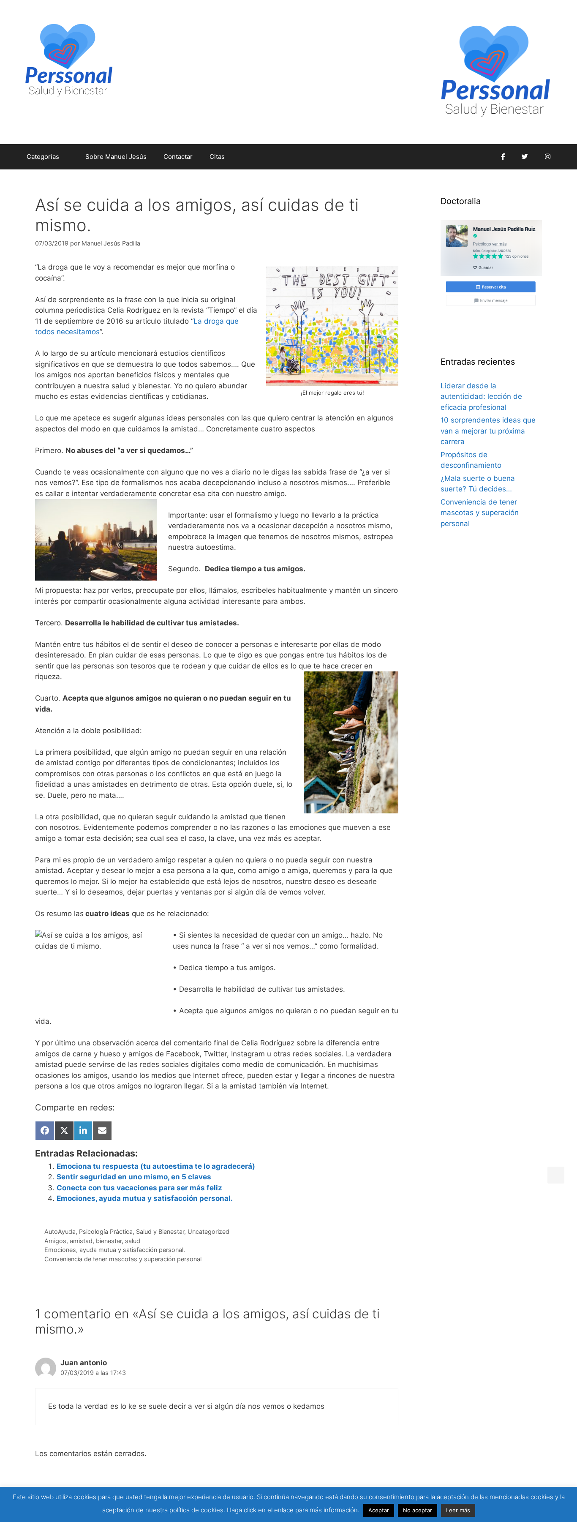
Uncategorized (208, 1231)
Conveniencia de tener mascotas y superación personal (122, 1259)
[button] (555, 1175)
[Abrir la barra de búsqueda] (480, 156)
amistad (81, 1240)
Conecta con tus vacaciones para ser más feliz (139, 1188)
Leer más (458, 1510)
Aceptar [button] (378, 1510)
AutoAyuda (60, 1231)
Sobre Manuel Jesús (116, 157)
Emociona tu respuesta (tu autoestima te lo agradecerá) (156, 1166)
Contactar (178, 157)
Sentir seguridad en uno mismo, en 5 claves (134, 1177)
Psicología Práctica (106, 1231)
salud (132, 1240)
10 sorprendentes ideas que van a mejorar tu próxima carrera (488, 431)
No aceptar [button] (417, 1510)
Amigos (55, 1240)
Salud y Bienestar (160, 1231)
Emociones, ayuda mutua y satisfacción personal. (145, 1198)
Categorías (43, 157)
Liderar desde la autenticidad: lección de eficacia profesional (481, 397)
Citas (217, 157)
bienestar (109, 1240)
